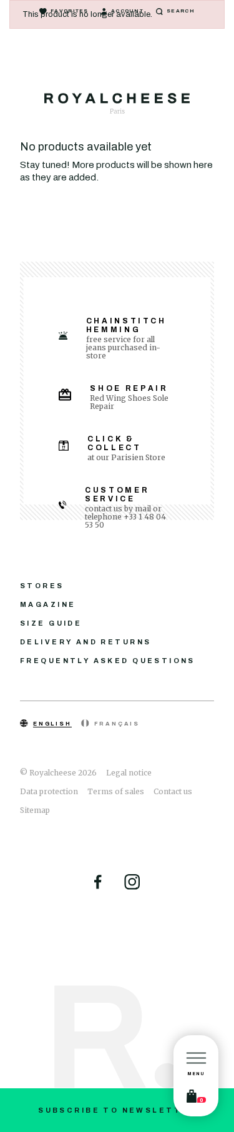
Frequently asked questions (107, 660)
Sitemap (35, 810)
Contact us (173, 791)
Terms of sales (115, 791)
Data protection (49, 791)
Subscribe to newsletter (117, 1110)
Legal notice (129, 772)
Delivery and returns (85, 642)
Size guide (51, 623)
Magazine (48, 604)
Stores (42, 585)
